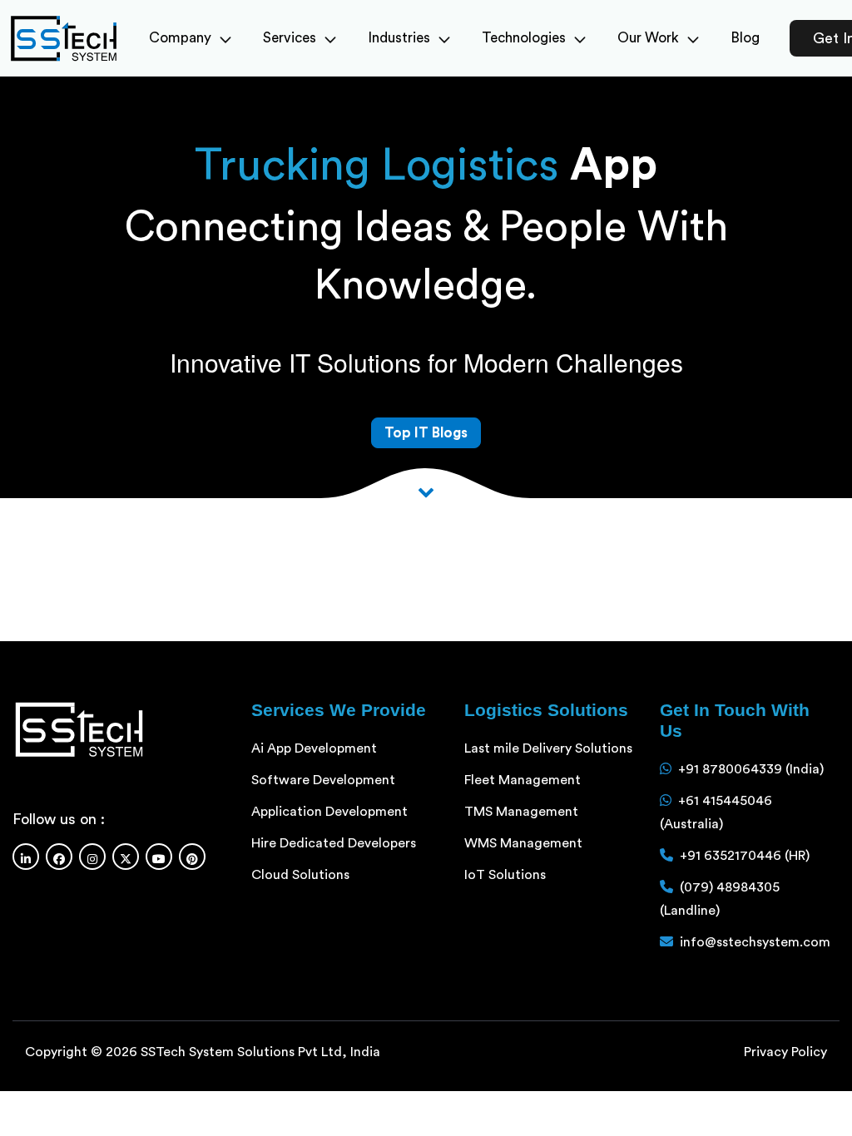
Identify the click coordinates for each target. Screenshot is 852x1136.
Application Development (329, 811)
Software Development (323, 780)
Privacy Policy (785, 1052)
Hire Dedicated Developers (333, 843)
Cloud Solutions (300, 875)
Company (180, 38)
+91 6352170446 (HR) (745, 855)
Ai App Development (314, 748)
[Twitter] (125, 856)
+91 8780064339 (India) (751, 769)
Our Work (648, 38)
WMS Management (523, 843)
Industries (399, 38)
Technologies (524, 38)
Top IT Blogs (426, 433)
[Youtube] (159, 856)
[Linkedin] (25, 856)
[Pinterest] (192, 856)
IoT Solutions (505, 875)
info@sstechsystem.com (755, 942)
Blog (745, 38)
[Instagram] (92, 856)
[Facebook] (59, 856)
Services (289, 38)
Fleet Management (522, 780)
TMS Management (521, 811)
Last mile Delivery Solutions (548, 748)
